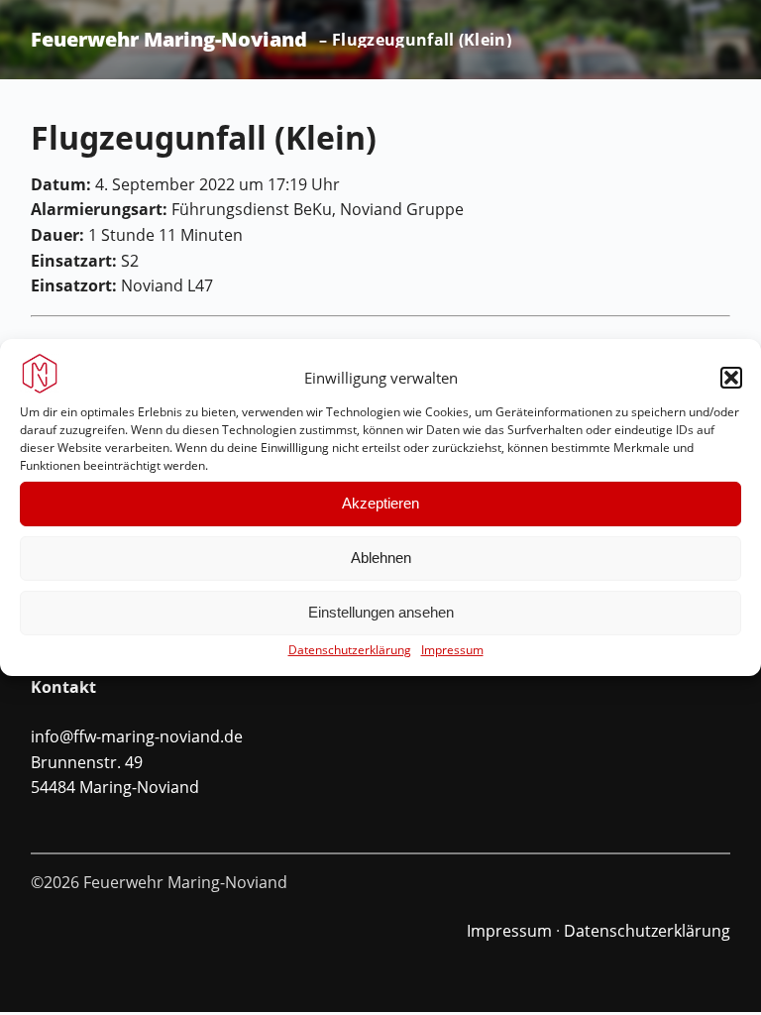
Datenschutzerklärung (349, 649)
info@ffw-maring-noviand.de (137, 736)
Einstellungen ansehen (381, 612)
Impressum (452, 649)
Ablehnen (381, 557)
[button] (731, 378)
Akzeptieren (380, 503)
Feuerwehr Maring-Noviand (169, 40)
